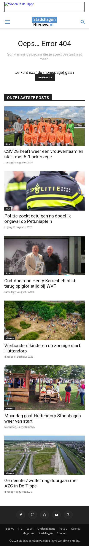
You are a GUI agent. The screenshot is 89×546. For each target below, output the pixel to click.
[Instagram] (32, 514)
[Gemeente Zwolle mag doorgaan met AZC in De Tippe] (44, 455)
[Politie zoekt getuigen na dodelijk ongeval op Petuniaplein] (44, 191)
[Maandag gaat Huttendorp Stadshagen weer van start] (44, 387)
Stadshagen (45, 533)
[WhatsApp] (44, 514)
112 (8, 208)
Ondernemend (46, 528)
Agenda (76, 528)
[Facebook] (20, 514)
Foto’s (63, 528)
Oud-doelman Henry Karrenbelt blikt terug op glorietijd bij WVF (39, 283)
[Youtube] (56, 514)
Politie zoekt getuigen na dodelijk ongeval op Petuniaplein (37, 218)
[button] (7, 22)
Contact (61, 533)
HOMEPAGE (45, 77)
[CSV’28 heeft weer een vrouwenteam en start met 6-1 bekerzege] (44, 126)
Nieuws (10, 338)
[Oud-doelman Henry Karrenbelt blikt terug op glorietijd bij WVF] (44, 255)
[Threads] (68, 514)
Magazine (28, 533)
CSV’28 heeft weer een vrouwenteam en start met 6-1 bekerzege (43, 154)
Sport (9, 144)
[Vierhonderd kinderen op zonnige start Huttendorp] (44, 320)
